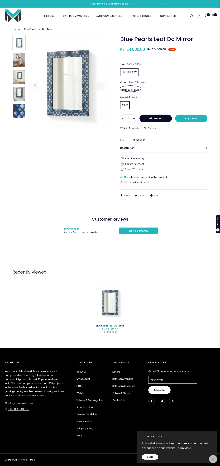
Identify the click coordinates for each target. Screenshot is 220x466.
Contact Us (118, 400)
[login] (199, 16)
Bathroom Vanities (122, 379)
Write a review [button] (138, 231)
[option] (68, 83)
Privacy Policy (84, 421)
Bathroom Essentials (123, 386)
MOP (125, 105)
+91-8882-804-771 (18, 409)
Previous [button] (34, 85)
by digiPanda (28, 459)
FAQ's (80, 386)
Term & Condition (87, 414)
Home (16, 29)
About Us (81, 371)
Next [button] (100, 85)
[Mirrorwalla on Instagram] (172, 401)
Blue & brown (130, 89)
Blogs (79, 435)
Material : (128, 97)
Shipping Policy (85, 428)
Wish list (81, 393)
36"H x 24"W (129, 72)
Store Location (85, 407)
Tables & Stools (121, 393)
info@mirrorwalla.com (20, 403)
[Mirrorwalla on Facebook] (151, 401)
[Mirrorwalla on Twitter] (162, 401)
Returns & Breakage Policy (91, 400)
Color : (132, 82)
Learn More (184, 448)
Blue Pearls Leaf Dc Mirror (110, 325)
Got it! (150, 457)
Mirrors (116, 371)
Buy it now (191, 118)
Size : (130, 64)
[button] (162, 3)
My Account (83, 379)
